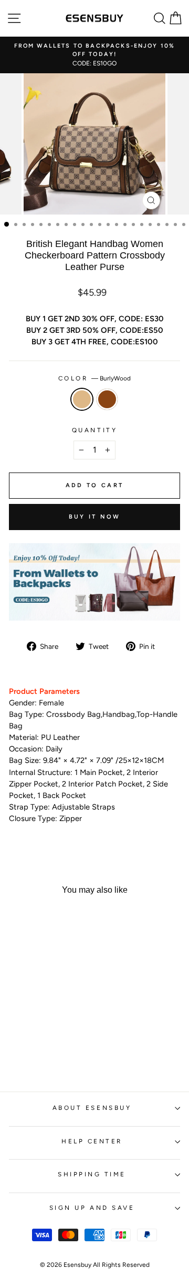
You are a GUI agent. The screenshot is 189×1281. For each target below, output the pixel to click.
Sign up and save (92, 1207)
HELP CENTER (91, 1141)
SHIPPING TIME (92, 1174)
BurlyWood (81, 399)
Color (94, 378)
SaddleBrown (107, 399)
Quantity (94, 430)
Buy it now (95, 516)
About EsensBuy (91, 1107)
